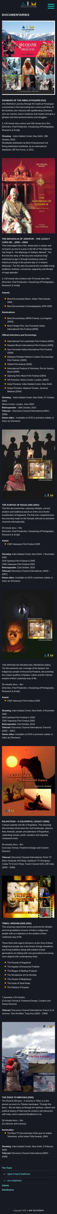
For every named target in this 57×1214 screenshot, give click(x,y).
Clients (5, 1185)
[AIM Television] (28, 4)
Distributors (8, 1190)
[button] (51, 6)
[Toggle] (4, 1174)
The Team (7, 1168)
